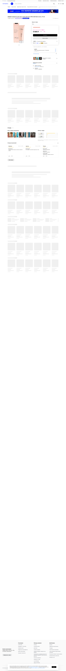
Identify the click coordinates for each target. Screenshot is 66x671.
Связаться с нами (61, 0)
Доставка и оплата (46, 0)
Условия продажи (37, 649)
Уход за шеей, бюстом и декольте (32, 6)
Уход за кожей (13, 6)
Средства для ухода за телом (21, 6)
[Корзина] (63, 3)
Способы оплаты (37, 646)
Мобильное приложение (54, 646)
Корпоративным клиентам (54, 655)
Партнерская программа (54, 649)
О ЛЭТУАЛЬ (20, 644)
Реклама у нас (52, 657)
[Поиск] (54, 3)
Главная (9, 6)
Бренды (51, 644)
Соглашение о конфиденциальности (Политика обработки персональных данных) (40, 655)
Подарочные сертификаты (23, 649)
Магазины (39, 0)
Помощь (35, 644)
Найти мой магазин (21, 651)
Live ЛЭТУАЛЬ (36, 661)
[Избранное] (60, 3)
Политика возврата (37, 657)
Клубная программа (53, 0)
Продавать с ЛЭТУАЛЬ (22, 646)
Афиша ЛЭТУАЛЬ (37, 662)
